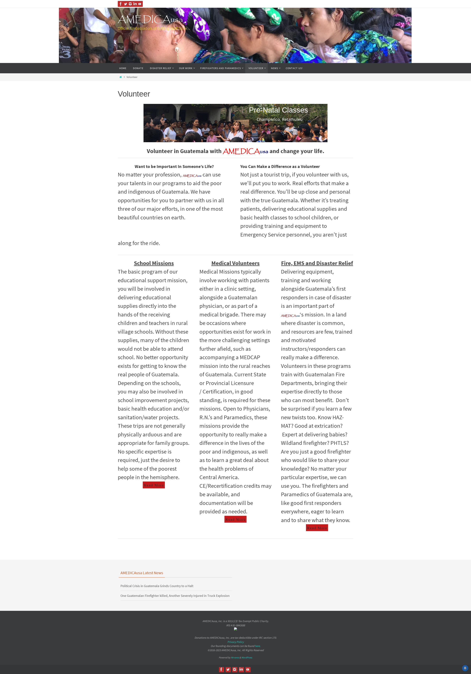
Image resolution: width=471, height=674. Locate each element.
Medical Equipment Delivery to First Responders (253, 109)
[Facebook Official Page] (121, 4)
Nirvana (235, 657)
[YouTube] (140, 4)
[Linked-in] (135, 4)
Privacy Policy (235, 642)
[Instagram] (130, 4)
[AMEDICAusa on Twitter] (125, 4)
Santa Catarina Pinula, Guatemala (177, 134)
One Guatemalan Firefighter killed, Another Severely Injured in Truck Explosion (175, 596)
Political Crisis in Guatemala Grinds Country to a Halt (157, 586)
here (257, 646)
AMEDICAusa (150, 19)
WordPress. (246, 657)
